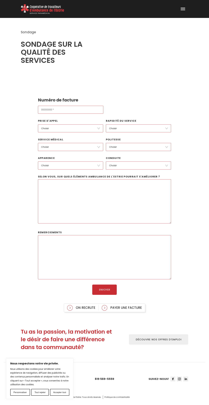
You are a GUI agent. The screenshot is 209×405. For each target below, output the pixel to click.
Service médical (50, 139)
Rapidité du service (121, 120)
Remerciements (50, 232)
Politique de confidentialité (117, 397)
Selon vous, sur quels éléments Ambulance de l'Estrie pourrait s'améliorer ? (99, 176)
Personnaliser (20, 392)
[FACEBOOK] (172, 378)
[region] (39, 378)
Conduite (113, 158)
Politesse (113, 139)
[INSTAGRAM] (179, 378)
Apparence (46, 158)
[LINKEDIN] (185, 378)
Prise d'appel (48, 120)
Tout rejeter (40, 392)
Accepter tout (59, 392)
